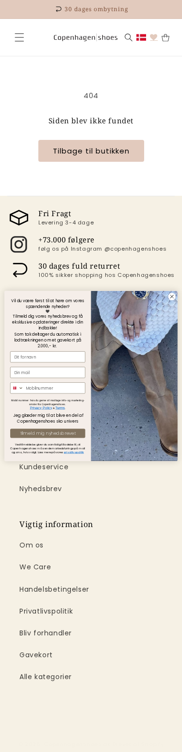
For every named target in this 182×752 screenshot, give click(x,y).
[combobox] (16, 388)
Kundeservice (43, 467)
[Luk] (19, 37)
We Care (35, 567)
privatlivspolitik (74, 452)
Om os (31, 545)
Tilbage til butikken (91, 151)
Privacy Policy (41, 408)
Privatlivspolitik (46, 611)
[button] (19, 37)
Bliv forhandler (45, 633)
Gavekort (36, 655)
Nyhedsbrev (40, 489)
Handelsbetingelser (54, 589)
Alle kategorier (45, 677)
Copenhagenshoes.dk (77, 744)
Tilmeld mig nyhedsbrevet (48, 433)
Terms (60, 408)
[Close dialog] (172, 297)
